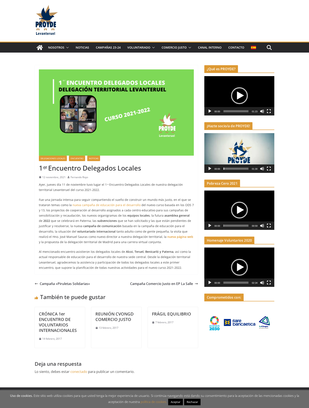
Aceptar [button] (175, 402)
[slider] (235, 111)
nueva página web (180, 237)
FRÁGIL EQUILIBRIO (171, 314)
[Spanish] (253, 47)
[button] (66, 47)
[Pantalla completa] (269, 111)
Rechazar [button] (192, 402)
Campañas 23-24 (108, 47)
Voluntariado (138, 47)
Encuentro (77, 158)
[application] (239, 95)
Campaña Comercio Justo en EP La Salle (161, 283)
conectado (78, 371)
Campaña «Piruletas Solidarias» (65, 283)
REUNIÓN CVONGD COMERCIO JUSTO (114, 316)
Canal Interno (210, 47)
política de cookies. (154, 402)
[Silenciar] (262, 111)
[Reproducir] (210, 111)
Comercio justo (174, 47)
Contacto (236, 47)
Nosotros (56, 47)
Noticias (82, 47)
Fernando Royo (79, 177)
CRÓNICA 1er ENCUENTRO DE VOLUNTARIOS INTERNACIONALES (58, 322)
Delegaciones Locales (53, 158)
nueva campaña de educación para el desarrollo (107, 205)
